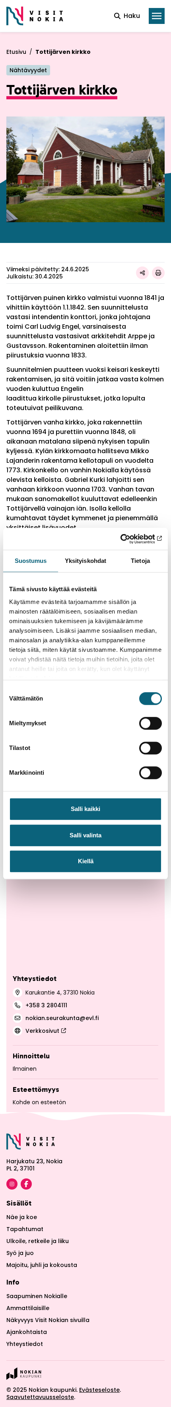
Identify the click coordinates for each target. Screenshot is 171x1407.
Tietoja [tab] (140, 560)
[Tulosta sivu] (158, 272)
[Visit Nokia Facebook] (26, 1184)
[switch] (150, 723)
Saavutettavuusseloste (40, 1397)
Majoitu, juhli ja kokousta (41, 1265)
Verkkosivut (42, 1030)
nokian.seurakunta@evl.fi (62, 1018)
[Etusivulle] (34, 16)
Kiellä (85, 861)
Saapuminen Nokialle (36, 1296)
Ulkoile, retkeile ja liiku (37, 1241)
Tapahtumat (24, 1229)
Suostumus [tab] (31, 560)
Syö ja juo (20, 1253)
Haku (132, 16)
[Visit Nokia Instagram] (11, 1184)
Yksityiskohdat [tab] (85, 560)
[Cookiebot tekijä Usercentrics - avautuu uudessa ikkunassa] (127, 539)
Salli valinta (85, 835)
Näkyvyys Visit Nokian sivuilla (47, 1320)
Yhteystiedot (24, 1344)
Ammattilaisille (27, 1308)
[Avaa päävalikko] (157, 16)
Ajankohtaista (26, 1332)
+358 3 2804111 (46, 1005)
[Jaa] (142, 272)
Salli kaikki (85, 808)
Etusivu (16, 52)
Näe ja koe (21, 1217)
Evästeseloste (99, 1390)
